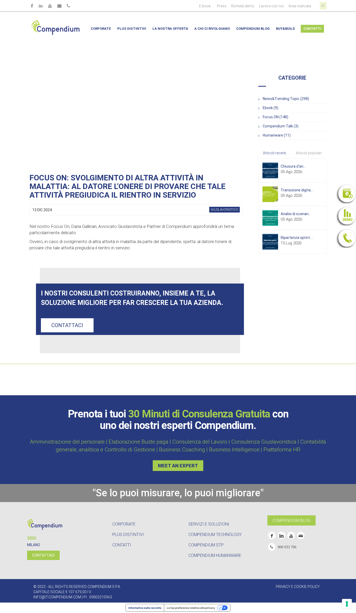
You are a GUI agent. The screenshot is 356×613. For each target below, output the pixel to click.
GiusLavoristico (224, 209)
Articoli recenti (274, 153)
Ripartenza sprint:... (297, 237)
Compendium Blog (253, 29)
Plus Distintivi (131, 29)
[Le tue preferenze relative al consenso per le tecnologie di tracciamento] (347, 604)
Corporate (101, 29)
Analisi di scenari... (296, 214)
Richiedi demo (242, 6)
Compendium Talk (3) (280, 126)
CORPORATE (124, 524)
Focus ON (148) (275, 117)
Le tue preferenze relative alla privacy (191, 607)
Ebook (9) (270, 108)
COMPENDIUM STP (206, 545)
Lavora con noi (271, 6)
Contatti (312, 29)
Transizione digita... (297, 190)
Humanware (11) (277, 135)
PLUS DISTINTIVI (128, 534)
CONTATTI (121, 545)
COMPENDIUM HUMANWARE (214, 555)
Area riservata (300, 6)
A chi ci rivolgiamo (212, 29)
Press (221, 6)
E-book (205, 6)
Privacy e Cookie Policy (298, 587)
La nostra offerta (170, 29)
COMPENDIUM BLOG (291, 520)
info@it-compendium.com (57, 597)
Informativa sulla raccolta (144, 607)
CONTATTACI (43, 555)
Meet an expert (178, 465)
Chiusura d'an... (293, 166)
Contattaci (67, 325)
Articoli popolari (309, 153)
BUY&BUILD (285, 29)
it (323, 6)
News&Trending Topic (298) (286, 99)
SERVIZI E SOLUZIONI (208, 524)
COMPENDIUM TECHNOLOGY (215, 534)
